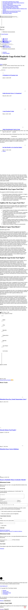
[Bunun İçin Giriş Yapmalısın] (0, 70)
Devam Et (6, 609)
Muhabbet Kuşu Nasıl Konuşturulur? (10, 12)
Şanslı (1, 64)
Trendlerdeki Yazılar (7, 592)
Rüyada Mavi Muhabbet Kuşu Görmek (11, 1)
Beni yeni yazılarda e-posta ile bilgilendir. (10, 513)
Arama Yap (14, 16)
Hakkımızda (5, 39)
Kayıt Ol (5, 586)
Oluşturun (2, 548)
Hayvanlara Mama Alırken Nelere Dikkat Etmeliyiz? (13, 2)
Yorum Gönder (3, 516)
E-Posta (19, 501)
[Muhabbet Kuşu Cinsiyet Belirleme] (11, 445)
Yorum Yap (2, 488)
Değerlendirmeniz (3, 503)
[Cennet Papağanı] (4, 34)
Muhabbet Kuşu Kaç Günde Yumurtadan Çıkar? (13, 399)
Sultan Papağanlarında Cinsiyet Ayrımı (10, 7)
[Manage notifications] (25, 607)
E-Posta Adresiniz (16, 539)
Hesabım (4, 590)
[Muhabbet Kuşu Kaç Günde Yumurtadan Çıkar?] (11, 396)
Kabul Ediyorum (7, 600)
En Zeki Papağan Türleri (8, 3)
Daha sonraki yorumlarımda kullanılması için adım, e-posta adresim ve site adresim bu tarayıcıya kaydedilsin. (13, 508)
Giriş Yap (2, 27)
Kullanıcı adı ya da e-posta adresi (7, 520)
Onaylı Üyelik (5, 591)
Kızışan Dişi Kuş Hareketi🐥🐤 (6, 380)
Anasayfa (6, 38)
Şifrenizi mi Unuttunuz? (5, 530)
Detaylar (2, 600)
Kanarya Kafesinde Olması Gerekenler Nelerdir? (13, 479)
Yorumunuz (3, 499)
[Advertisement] (14, 85)
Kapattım (2, 609)
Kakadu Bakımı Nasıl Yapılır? (8, 430)
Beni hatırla (3, 525)
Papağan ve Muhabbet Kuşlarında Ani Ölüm (12, 5)
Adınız (19, 500)
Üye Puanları (5, 593)
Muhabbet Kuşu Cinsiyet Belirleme (9, 449)
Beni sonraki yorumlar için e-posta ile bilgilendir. (12, 511)
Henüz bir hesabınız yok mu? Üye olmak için (11, 531)
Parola (1, 523)
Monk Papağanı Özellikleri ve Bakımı (10, 6)
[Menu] (0, 35)
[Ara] (12, 44)
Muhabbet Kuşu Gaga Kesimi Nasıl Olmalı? (12, 11)
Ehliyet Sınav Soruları (7, 13)
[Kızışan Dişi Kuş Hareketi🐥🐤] (11, 377)
